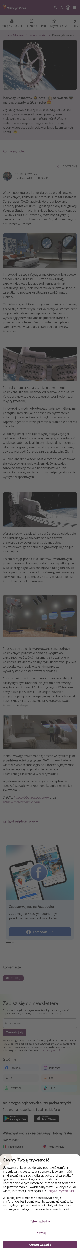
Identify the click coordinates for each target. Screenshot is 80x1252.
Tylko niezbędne (40, 1221)
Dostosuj (40, 1233)
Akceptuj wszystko (40, 1244)
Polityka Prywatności (60, 1191)
